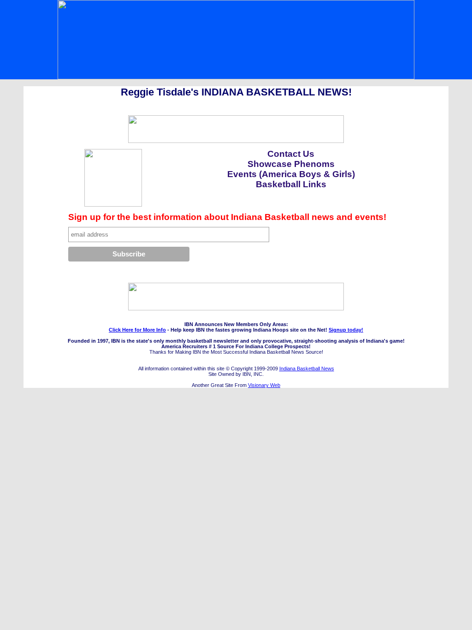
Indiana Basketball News (306, 368)
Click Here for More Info (137, 330)
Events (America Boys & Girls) (291, 174)
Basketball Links (291, 184)
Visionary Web (264, 385)
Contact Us (290, 154)
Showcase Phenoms (291, 164)
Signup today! (346, 330)
